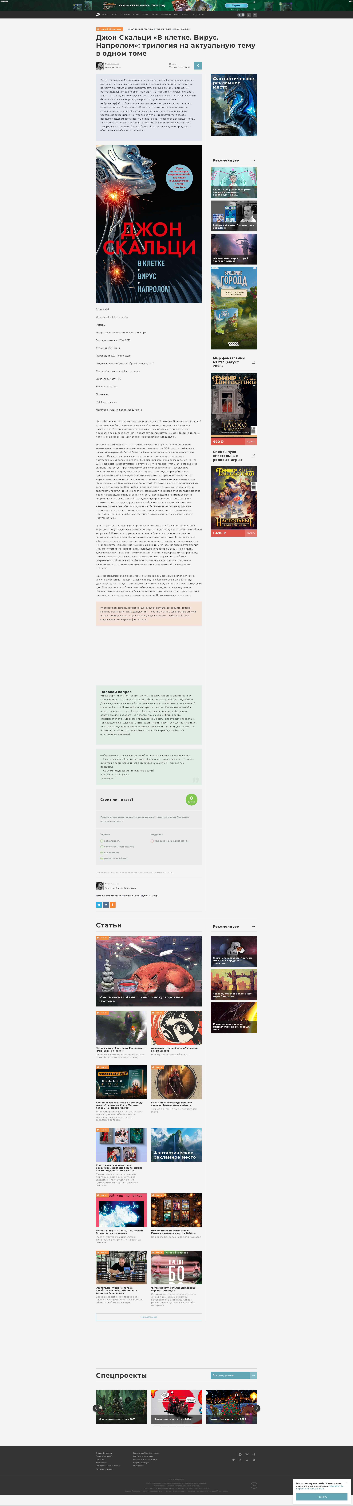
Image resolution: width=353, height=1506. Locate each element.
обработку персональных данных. (319, 1487)
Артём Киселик (112, 64)
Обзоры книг (115, 29)
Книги (104, 29)
